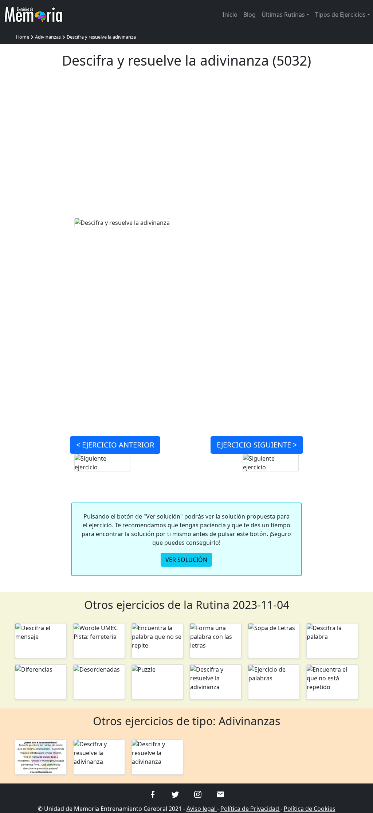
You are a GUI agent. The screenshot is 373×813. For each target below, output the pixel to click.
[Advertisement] (187, 148)
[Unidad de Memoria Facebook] (152, 794)
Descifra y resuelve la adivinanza (101, 37)
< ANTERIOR (115, 445)
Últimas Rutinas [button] (283, 15)
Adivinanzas (48, 37)
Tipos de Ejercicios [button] (340, 15)
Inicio (230, 15)
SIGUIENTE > (257, 445)
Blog (249, 15)
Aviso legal (201, 809)
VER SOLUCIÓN (186, 560)
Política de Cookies (309, 809)
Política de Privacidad (250, 809)
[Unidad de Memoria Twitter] (175, 794)
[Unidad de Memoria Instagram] (197, 794)
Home (22, 37)
